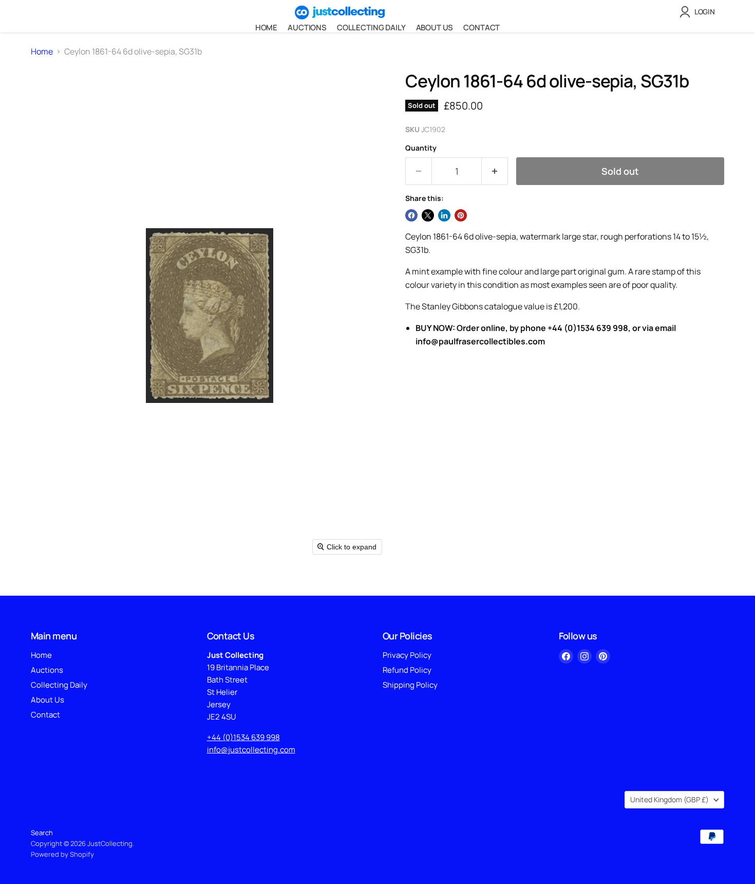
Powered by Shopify (62, 854)
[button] (699, 12)
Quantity (421, 148)
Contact (481, 27)
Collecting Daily (371, 27)
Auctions (307, 27)
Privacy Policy (407, 655)
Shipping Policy (410, 684)
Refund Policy (407, 670)
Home (266, 27)
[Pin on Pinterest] (461, 215)
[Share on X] (428, 215)
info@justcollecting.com (251, 749)
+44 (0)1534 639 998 (243, 737)
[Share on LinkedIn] (444, 215)
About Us (435, 27)
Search (42, 832)
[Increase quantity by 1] (495, 171)
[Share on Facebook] (411, 215)
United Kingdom (669, 799)
